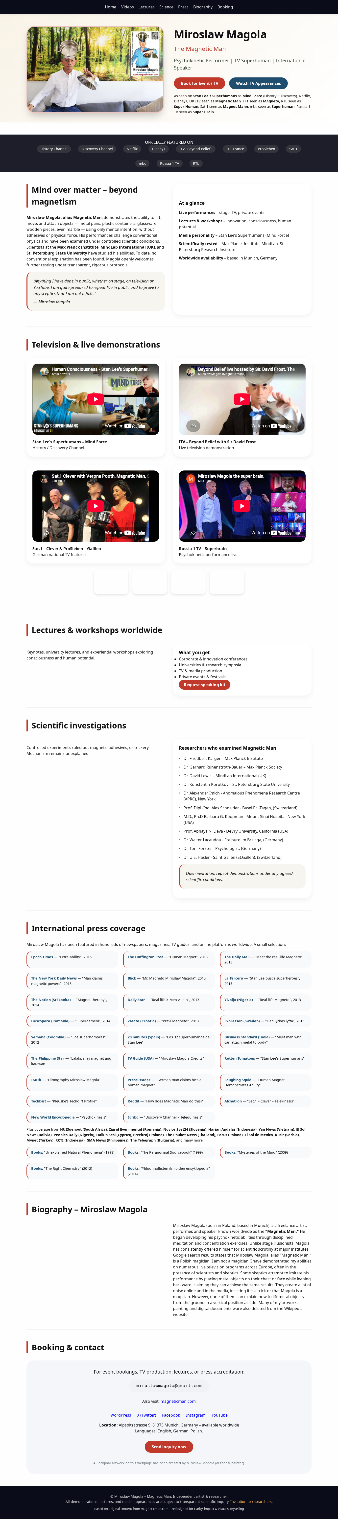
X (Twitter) (146, 1415)
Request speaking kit (204, 684)
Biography (203, 7)
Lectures (147, 7)
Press (183, 7)
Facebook (171, 1415)
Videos (127, 7)
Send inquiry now (169, 1446)
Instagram (196, 1415)
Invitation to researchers (251, 1501)
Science (166, 7)
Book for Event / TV (199, 83)
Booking (225, 7)
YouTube (220, 1415)
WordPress (120, 1415)
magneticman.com (178, 1401)
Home (110, 7)
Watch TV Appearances (258, 83)
